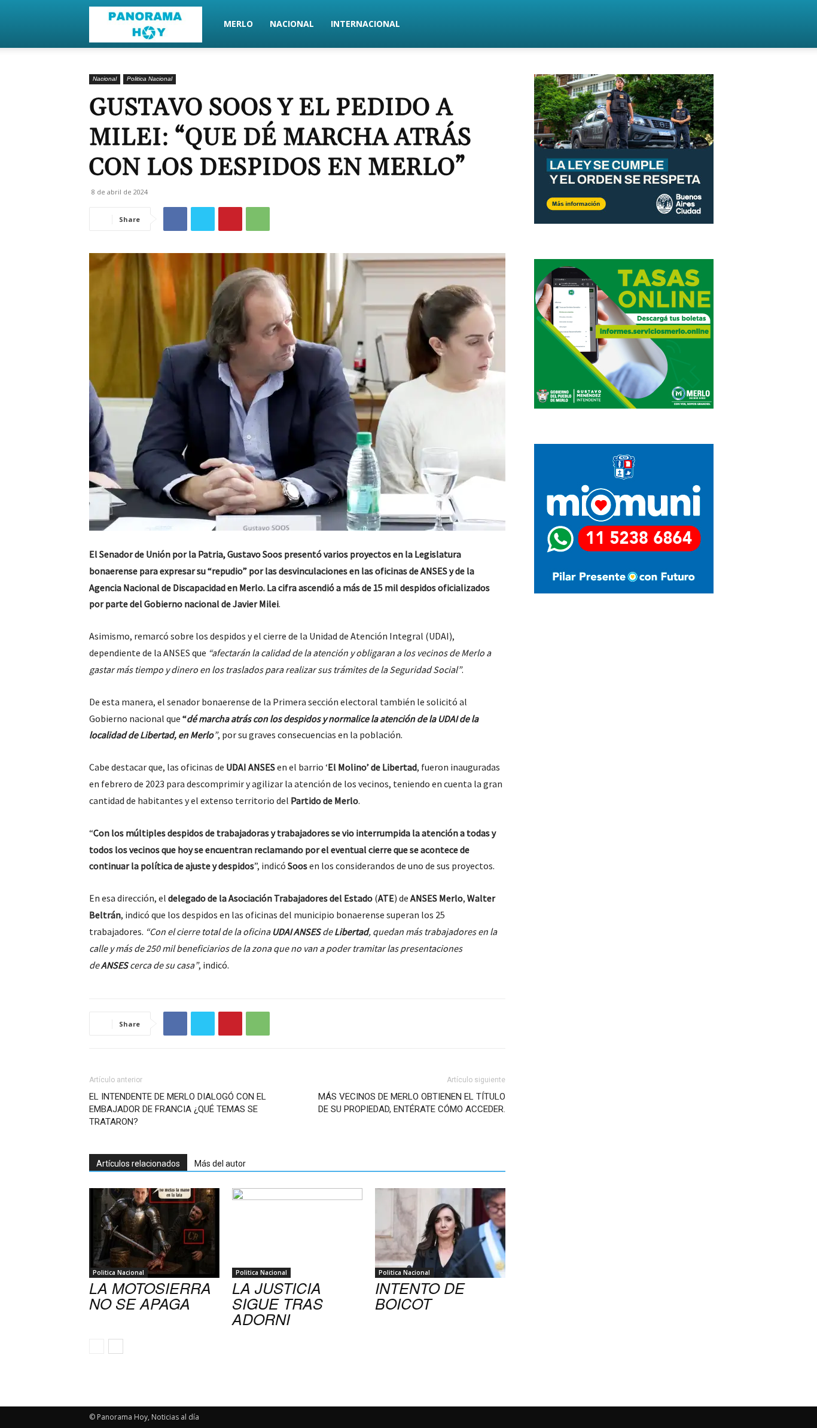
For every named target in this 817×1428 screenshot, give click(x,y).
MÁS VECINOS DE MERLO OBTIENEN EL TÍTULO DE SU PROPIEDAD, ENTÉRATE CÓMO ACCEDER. (411, 1103)
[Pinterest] (230, 219)
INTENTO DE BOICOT (420, 1295)
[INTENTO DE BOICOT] (440, 1233)
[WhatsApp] (258, 219)
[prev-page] (96, 1346)
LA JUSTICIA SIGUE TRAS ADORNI (277, 1303)
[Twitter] (203, 219)
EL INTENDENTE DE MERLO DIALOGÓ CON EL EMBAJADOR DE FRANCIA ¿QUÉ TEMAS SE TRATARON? (177, 1109)
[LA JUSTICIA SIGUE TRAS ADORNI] (297, 1233)
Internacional (365, 23)
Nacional (292, 23)
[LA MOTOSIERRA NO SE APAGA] (154, 1233)
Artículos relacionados (138, 1163)
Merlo (238, 23)
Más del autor (220, 1163)
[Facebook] (175, 219)
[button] (713, 25)
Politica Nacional (149, 78)
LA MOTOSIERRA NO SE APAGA (150, 1295)
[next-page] (115, 1346)
